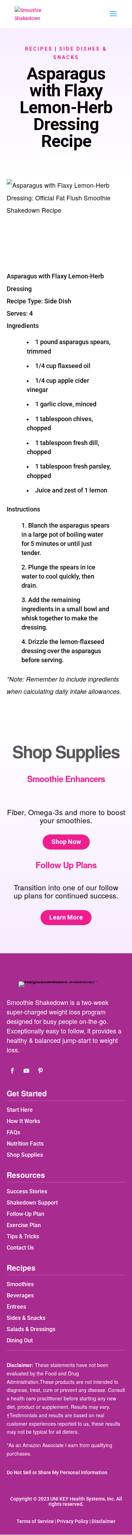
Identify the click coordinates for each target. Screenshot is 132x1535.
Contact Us (20, 1247)
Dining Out (20, 1340)
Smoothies (20, 1284)
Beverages (20, 1295)
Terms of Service (35, 1521)
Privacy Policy (72, 1521)
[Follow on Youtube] (26, 1070)
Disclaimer (103, 1521)
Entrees (16, 1306)
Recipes (39, 49)
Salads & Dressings (31, 1329)
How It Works (23, 1121)
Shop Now (66, 841)
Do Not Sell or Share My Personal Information (57, 1472)
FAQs (13, 1132)
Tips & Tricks (23, 1236)
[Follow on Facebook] (12, 1070)
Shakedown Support (32, 1202)
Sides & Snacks (26, 1318)
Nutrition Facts (25, 1143)
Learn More (66, 917)
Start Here (20, 1110)
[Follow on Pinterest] (40, 1070)
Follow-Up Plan (25, 1214)
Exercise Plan (24, 1225)
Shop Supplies (25, 1155)
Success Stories (27, 1191)
